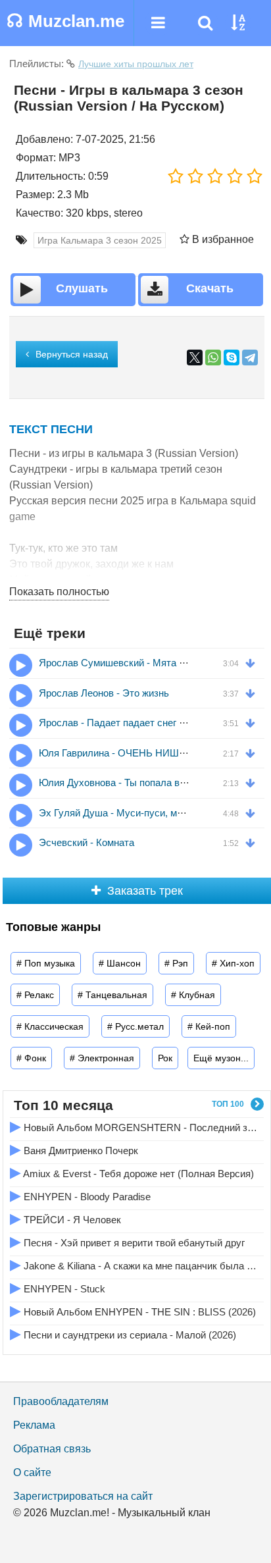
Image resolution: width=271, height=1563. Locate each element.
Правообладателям (61, 1401)
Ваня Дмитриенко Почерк (74, 1149)
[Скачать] (253, 662)
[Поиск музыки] (205, 23)
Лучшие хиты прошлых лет (135, 64)
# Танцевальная (112, 995)
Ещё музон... (221, 1058)
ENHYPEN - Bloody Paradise (80, 1195)
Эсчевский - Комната (86, 842)
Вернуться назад (72, 354)
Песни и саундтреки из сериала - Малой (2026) (123, 1333)
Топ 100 (228, 1104)
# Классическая (50, 1026)
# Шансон (120, 963)
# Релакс (35, 995)
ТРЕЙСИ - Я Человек (65, 1218)
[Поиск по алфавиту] (238, 23)
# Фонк (31, 1058)
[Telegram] (250, 357)
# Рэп (176, 963)
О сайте (32, 1472)
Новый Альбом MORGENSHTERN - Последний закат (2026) (134, 1126)
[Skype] (231, 357)
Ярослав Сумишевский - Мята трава (122, 662)
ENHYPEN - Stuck (57, 1287)
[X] (195, 357)
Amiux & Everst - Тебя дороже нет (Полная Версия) (132, 1172)
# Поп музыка (45, 963)
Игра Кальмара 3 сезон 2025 (99, 240)
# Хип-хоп (233, 963)
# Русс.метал (135, 1026)
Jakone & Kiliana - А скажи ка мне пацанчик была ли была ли (134, 1264)
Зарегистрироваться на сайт (83, 1496)
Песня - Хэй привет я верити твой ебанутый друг (127, 1241)
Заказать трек (145, 890)
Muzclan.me (65, 21)
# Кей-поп (208, 1026)
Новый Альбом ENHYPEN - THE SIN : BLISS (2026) (133, 1310)
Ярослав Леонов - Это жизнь (104, 693)
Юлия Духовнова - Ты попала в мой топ (128, 782)
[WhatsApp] (213, 357)
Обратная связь (52, 1448)
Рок (165, 1058)
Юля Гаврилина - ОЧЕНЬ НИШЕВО (119, 752)
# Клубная (193, 995)
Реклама (34, 1425)
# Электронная (102, 1058)
